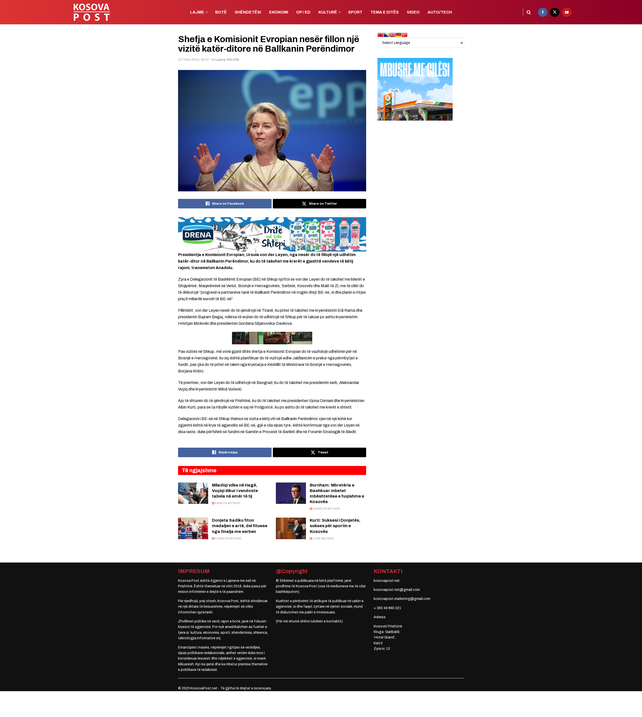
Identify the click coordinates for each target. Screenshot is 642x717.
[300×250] (415, 89)
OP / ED (303, 12)
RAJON (233, 59)
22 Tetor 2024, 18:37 (193, 59)
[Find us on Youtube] (567, 12)
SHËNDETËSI (248, 12)
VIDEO (413, 12)
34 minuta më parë (326, 508)
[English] (392, 35)
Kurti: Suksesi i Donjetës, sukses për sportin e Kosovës (335, 526)
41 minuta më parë (228, 538)
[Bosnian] (386, 35)
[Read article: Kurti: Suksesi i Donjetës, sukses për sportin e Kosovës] (291, 528)
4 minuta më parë (227, 503)
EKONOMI (278, 12)
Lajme (220, 59)
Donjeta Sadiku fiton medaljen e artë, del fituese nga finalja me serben (239, 526)
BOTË (221, 12)
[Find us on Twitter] (554, 12)
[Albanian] (380, 35)
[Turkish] (405, 35)
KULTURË (327, 12)
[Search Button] (529, 12)
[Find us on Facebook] (542, 12)
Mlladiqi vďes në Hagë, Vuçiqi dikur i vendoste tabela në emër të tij (235, 491)
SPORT (355, 12)
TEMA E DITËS (384, 12)
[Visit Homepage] (91, 12)
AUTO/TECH (440, 12)
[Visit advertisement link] (272, 234)
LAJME (197, 12)
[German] (398, 35)
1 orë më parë (323, 538)
